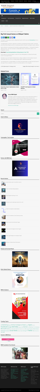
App (8, 325)
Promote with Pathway (25, 373)
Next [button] (38, 82)
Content (27, 325)
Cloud (23, 325)
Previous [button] (1, 82)
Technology (24, 330)
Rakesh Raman (36, 328)
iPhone (32, 327)
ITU (34, 327)
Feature (15, 31)
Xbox (38, 330)
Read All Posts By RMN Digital (13, 105)
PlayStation (31, 328)
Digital (30, 325)
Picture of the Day (24, 376)
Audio (7, 20)
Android (4, 325)
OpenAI (28, 328)
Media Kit (29, 1)
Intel (22, 327)
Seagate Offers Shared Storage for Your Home (31, 66)
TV (27, 330)
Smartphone (7, 330)
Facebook (4, 327)
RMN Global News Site (14, 369)
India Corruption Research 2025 (23, 380)
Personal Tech (18, 18)
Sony (21, 330)
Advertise (25, 1)
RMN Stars (12, 375)
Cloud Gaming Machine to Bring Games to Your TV (17, 52)
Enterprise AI (3, 18)
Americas (8, 31)
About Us (12, 1)
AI (1, 325)
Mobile (8, 328)
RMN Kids (12, 372)
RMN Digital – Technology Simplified (14, 371)
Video (34, 330)
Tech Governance (11, 18)
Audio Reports (23, 372)
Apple (10, 325)
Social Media (13, 330)
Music (11, 328)
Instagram (19, 327)
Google (10, 327)
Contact (2, 2)
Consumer (12, 31)
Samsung (3, 330)
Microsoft (3, 329)
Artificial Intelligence (16, 325)
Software (19, 330)
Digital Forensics (25, 18)
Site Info (16, 1)
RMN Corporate (13, 376)
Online (25, 328)
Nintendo (20, 328)
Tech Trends (32, 18)
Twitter (30, 330)
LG (35, 327)
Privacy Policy (7, 2)
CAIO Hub (34, 1)
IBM (13, 327)
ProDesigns (37, 390)
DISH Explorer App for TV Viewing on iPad (8, 66)
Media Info (21, 1)
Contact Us (23, 381)
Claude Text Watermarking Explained (29, 87)
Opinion (2, 20)
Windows (36, 330)
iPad (30, 327)
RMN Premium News (14, 377)
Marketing (37, 327)
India (16, 327)
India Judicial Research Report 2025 (24, 378)
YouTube (3, 332)
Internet (25, 327)
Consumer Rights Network (24, 371)
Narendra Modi (15, 328)
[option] (10, 82)
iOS (28, 327)
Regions (21, 31)
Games (18, 31)
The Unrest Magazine (24, 369)
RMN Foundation (14, 378)
